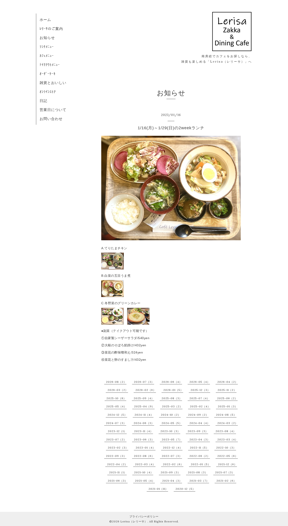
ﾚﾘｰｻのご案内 (51, 28)
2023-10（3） (170, 431)
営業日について (53, 109)
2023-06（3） (144, 439)
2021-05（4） (145, 480)
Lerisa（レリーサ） (133, 521)
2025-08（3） (172, 398)
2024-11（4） (144, 414)
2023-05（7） (172, 439)
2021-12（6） (227, 464)
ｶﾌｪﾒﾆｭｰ (47, 55)
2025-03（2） (172, 406)
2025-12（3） (200, 390)
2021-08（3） (198, 472)
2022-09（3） (116, 456)
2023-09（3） (198, 431)
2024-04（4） (199, 423)
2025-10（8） (116, 398)
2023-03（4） (227, 439)
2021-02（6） (226, 480)
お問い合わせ (51, 118)
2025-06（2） (227, 398)
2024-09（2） (198, 414)
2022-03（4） (145, 464)
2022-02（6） (173, 464)
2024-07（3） (116, 423)
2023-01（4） (145, 447)
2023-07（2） (116, 439)
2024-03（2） (227, 423)
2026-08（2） (116, 381)
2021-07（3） (225, 472)
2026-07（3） (144, 381)
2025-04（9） (144, 406)
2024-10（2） (171, 414)
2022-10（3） (226, 447)
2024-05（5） (172, 423)
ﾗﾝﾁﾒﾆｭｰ (47, 46)
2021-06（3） (118, 480)
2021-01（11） (158, 488)
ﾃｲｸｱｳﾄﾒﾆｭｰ (50, 64)
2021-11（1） (118, 472)
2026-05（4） (199, 381)
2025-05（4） (116, 406)
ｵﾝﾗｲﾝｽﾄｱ (48, 91)
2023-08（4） (226, 431)
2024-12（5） (117, 414)
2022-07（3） (172, 456)
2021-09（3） (170, 472)
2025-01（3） (228, 406)
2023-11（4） (143, 431)
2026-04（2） (227, 381)
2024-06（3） (144, 423)
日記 (43, 100)
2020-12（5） (185, 488)
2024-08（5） (226, 414)
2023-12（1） (117, 431)
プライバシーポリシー (144, 516)
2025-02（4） (200, 406)
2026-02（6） (145, 390)
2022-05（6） (227, 456)
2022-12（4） (172, 447)
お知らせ (47, 37)
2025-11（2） (227, 390)
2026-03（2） (118, 390)
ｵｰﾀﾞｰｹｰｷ (48, 73)
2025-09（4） (144, 398)
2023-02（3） (118, 447)
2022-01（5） (201, 464)
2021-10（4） (143, 472)
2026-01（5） (173, 390)
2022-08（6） (144, 456)
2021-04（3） (172, 480)
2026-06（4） (172, 381)
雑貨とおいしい (53, 82)
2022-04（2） (117, 464)
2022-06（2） (199, 456)
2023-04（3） (199, 439)
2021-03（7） (199, 480)
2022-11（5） (199, 447)
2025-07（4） (199, 398)
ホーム (45, 19)
